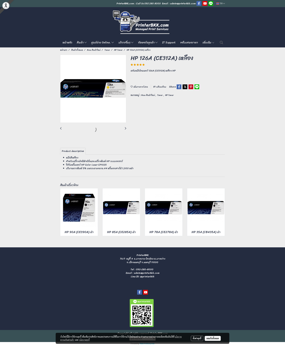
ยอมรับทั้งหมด (212, 338)
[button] (221, 42)
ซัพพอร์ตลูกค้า (146, 42)
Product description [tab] (73, 151)
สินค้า (80, 42)
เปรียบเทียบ (160, 87)
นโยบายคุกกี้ (84, 339)
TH (221, 3)
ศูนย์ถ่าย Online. (101, 42)
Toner (160, 95)
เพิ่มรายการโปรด (140, 87)
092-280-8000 (144, 269)
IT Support (168, 42)
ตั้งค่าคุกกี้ (197, 338)
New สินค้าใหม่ (148, 95)
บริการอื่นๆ (124, 42)
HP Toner (169, 95)
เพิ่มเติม (207, 42)
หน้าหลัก (67, 42)
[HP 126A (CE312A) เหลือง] (93, 89)
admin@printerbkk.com (146, 273)
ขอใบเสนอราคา (189, 42)
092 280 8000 (152, 3)
